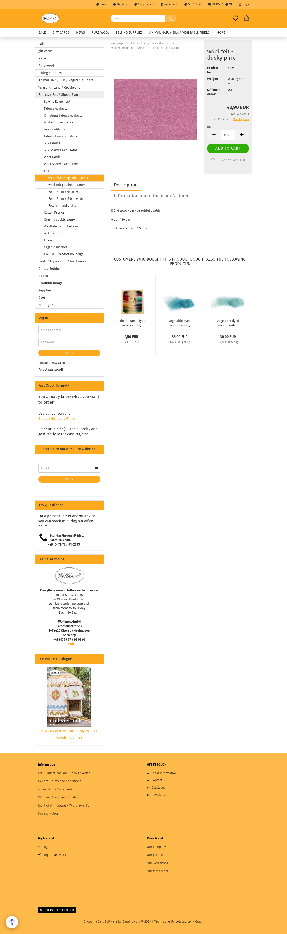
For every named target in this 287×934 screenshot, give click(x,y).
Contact (156, 780)
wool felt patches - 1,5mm (66, 185)
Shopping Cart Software (100, 921)
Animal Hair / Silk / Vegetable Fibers (179, 32)
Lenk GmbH (195, 921)
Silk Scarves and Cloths (60, 150)
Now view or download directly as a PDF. (69, 731)
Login (245, 4)
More (220, 32)
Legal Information (164, 773)
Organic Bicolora (56, 247)
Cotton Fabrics (54, 212)
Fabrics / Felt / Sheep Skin (58, 95)
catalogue (45, 305)
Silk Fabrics (52, 143)
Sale (42, 32)
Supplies (44, 290)
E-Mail (69, 644)
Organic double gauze (59, 219)
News (103, 4)
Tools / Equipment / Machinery (62, 261)
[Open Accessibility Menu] (12, 922)
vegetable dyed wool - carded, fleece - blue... (180, 323)
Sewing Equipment (57, 102)
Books (43, 276)
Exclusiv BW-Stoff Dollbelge (63, 254)
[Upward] (274, 927)
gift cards (61, 32)
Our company (156, 847)
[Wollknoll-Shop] (50, 18)
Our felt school (157, 871)
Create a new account (54, 363)
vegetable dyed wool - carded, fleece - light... (228, 323)
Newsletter (159, 795)
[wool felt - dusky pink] (155, 109)
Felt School (194, 4)
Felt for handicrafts (62, 206)
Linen (48, 240)
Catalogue (158, 788)
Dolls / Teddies (49, 269)
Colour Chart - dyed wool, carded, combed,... (131, 323)
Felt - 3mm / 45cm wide (65, 192)
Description (126, 184)
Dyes (42, 297)
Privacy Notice (48, 813)
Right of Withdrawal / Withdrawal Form (65, 805)
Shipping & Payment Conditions (60, 797)
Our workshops (157, 863)
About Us (122, 4)
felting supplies (129, 32)
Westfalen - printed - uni (62, 226)
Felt (46, 171)
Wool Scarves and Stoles (61, 164)
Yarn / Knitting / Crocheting (59, 87)
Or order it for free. (69, 737)
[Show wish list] (235, 18)
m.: (209, 127)
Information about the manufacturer (151, 196)
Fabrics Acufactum (57, 108)
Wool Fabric (52, 157)
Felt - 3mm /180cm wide (65, 199)
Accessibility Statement (55, 789)
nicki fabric (52, 233)
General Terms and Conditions (59, 781)
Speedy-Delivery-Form (56, 418)
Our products (145, 4)
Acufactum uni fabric (59, 122)
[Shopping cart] (246, 18)
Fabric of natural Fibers (60, 136)
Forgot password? (50, 369)
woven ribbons (54, 129)
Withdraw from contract (57, 909)
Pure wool (100, 32)
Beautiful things (50, 283)
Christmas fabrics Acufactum (64, 115)
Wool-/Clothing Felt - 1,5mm (68, 178)
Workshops (170, 4)
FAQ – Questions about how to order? (64, 773)
